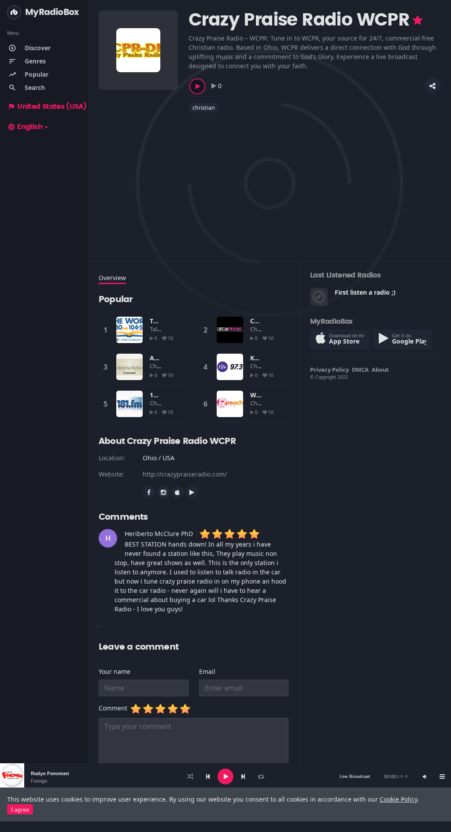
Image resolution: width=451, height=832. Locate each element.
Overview (112, 278)
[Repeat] (261, 776)
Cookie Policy (398, 799)
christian (203, 107)
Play (129, 330)
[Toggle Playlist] (442, 776)
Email (207, 671)
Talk (155, 329)
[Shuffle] (190, 776)
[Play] (225, 776)
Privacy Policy (329, 369)
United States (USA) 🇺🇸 (52, 107)
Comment (115, 708)
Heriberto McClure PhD (159, 533)
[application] (225, 776)
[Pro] (417, 20)
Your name (114, 671)
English (24, 127)
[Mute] (424, 776)
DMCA (360, 369)
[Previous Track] (208, 776)
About (380, 369)
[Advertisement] (269, 181)
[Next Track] (243, 776)
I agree (20, 810)
